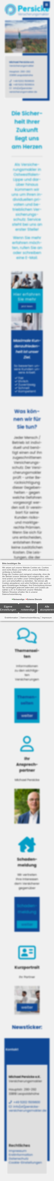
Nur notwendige (28, 608)
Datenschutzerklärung (30, 617)
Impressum (47, 617)
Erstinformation (11, 617)
